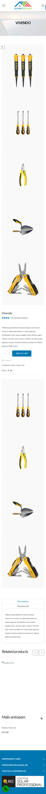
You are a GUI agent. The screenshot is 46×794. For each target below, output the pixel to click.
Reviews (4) (23, 606)
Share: (4, 370)
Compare (7, 360)
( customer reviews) (20, 318)
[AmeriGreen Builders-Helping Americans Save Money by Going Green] (23, 5)
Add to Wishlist (25, 690)
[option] (23, 174)
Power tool (20, 365)
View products (41, 718)
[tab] (23, 601)
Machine (5, 728)
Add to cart (22, 353)
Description (23, 601)
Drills (13, 365)
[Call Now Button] (5, 788)
